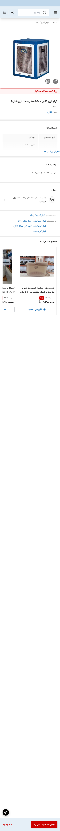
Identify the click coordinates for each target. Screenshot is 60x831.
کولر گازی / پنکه (42, 22)
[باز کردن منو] (54, 12)
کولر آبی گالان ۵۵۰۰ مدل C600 (32, 221)
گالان (49, 112)
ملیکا (55, 22)
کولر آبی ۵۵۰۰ (39, 231)
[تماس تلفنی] (6, 812)
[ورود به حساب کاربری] (13, 12)
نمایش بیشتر (54, 151)
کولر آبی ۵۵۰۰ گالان (22, 226)
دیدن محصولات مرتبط (44, 824)
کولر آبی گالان (39, 226)
